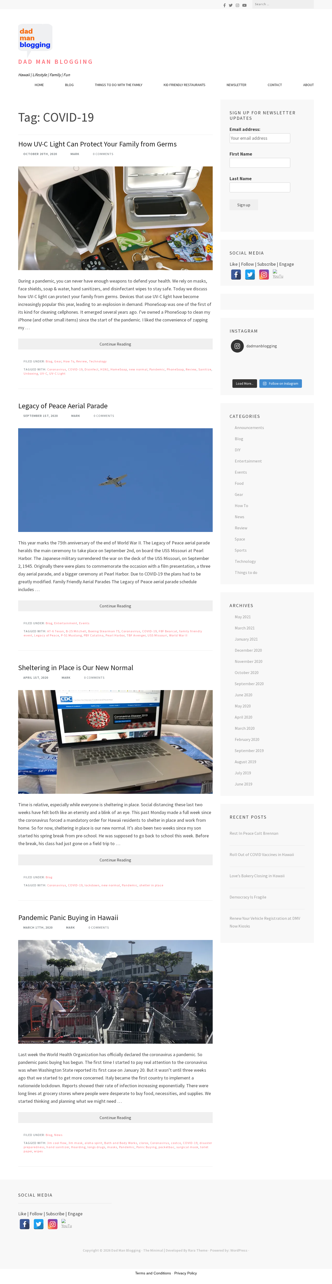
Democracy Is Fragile (248, 897)
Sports (241, 550)
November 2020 (248, 661)
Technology (98, 361)
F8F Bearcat (168, 631)
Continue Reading (115, 344)
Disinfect (92, 369)
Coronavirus (56, 369)
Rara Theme (198, 1250)
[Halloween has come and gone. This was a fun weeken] (243, 373)
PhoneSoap (175, 369)
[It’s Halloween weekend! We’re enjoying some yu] (267, 373)
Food (239, 483)
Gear (57, 361)
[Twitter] (231, 5)
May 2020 (243, 705)
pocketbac (166, 1147)
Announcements (249, 427)
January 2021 (246, 639)
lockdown (92, 885)
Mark (75, 154)
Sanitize (204, 369)
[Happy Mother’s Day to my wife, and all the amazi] (243, 360)
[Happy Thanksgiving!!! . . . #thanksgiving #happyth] (291, 360)
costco (176, 1143)
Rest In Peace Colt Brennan (254, 833)
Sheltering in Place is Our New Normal (75, 667)
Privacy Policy (185, 1273)
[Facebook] (224, 5)
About (308, 84)
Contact (275, 84)
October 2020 (247, 672)
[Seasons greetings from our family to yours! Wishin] (267, 360)
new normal (138, 369)
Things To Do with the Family (118, 84)
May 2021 (243, 616)
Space (240, 539)
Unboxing (31, 373)
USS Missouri (157, 635)
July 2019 (243, 772)
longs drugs (96, 1147)
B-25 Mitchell (76, 631)
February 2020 (247, 739)
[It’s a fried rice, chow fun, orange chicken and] (291, 373)
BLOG (69, 84)
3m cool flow (57, 1143)
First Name (241, 154)
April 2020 (243, 717)
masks (112, 1147)
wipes (38, 1151)
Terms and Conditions (153, 1273)
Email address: (245, 129)
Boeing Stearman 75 (104, 631)
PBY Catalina (94, 635)
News (58, 1135)
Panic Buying (146, 1147)
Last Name (241, 178)
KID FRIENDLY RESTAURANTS (184, 84)
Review (81, 361)
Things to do (246, 572)
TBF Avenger (136, 635)
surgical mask (187, 1147)
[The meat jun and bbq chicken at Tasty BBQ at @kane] (243, 366)
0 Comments (103, 154)
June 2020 (243, 694)
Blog (49, 361)
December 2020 (248, 650)
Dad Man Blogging (55, 61)
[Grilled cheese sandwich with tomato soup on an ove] (267, 366)
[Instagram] (237, 5)
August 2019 (245, 761)
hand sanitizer (57, 1147)
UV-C (43, 373)
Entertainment (65, 623)
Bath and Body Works (120, 1143)
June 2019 (243, 784)
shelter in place (151, 885)
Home (39, 84)
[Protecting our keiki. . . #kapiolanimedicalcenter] (291, 366)
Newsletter (236, 84)
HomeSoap (118, 369)
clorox (143, 1143)
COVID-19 (75, 369)
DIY (237, 449)
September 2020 (249, 683)
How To (68, 361)
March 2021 (245, 627)
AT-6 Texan (55, 631)
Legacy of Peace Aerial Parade (63, 405)
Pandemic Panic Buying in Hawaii (68, 917)
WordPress (238, 1250)
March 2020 (245, 728)
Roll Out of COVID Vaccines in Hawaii (262, 854)
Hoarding (78, 1147)
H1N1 (104, 369)
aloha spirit (93, 1143)
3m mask (75, 1143)
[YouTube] (244, 5)
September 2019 (249, 750)
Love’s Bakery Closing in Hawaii (257, 875)
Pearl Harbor (115, 635)
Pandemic (157, 369)
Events (84, 623)
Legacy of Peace (46, 635)
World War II (178, 635)
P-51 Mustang (71, 635)
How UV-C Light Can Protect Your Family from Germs (97, 144)
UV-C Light (57, 373)
